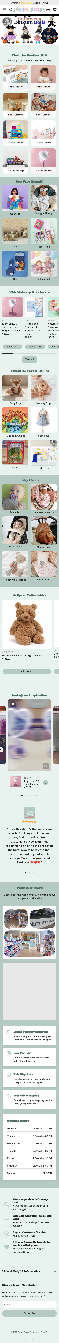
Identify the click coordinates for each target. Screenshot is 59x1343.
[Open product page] (15, 198)
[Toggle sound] (46, 766)
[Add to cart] (45, 782)
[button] (4, 9)
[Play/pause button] (13, 704)
